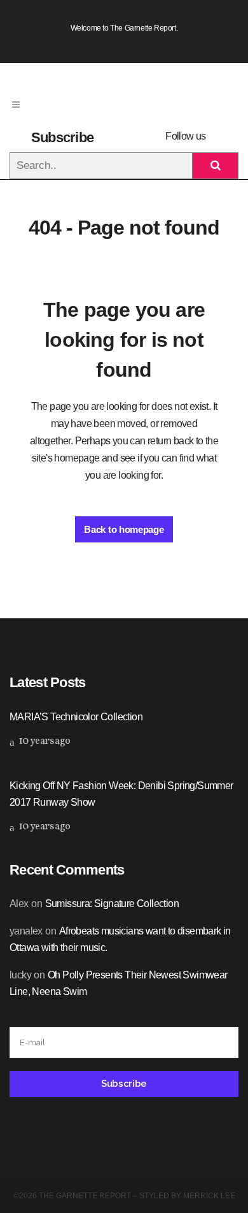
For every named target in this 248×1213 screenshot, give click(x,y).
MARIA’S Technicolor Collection (76, 716)
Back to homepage (123, 529)
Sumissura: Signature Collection (112, 903)
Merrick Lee (209, 1195)
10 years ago (43, 741)
